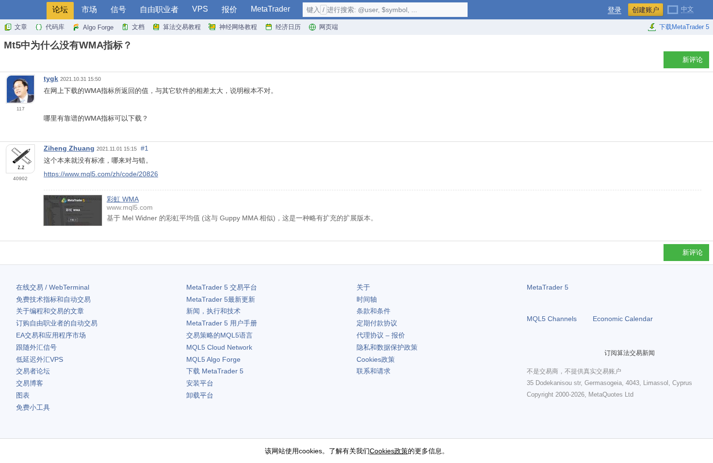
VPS (200, 9)
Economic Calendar (623, 319)
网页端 (328, 27)
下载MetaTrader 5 (684, 27)
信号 (118, 9)
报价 (229, 9)
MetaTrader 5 (547, 287)
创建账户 (645, 10)
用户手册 (221, 323)
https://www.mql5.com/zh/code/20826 (101, 174)
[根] (7, 62)
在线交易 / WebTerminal (52, 287)
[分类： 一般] (18, 62)
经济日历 (288, 27)
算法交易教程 (182, 27)
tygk (51, 78)
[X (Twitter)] (563, 352)
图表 (23, 395)
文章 (21, 27)
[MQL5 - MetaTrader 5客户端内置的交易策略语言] (23, 9)
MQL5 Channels (552, 319)
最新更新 (220, 299)
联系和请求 (373, 371)
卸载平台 (199, 395)
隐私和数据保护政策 (387, 347)
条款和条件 (373, 311)
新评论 (692, 59)
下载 (214, 371)
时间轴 (366, 299)
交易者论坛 (33, 371)
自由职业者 (159, 9)
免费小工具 (33, 407)
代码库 (55, 27)
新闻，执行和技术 (213, 311)
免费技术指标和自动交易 (53, 299)
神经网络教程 (238, 27)
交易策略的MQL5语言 (219, 335)
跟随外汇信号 (36, 347)
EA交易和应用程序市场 (51, 335)
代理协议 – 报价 (380, 335)
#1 (144, 148)
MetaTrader (270, 9)
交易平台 (221, 287)
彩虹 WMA (123, 199)
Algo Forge (98, 27)
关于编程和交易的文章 (50, 311)
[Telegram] (548, 352)
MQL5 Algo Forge (213, 359)
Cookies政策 (375, 359)
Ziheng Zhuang (69, 148)
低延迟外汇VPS (39, 359)
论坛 (60, 9)
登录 (614, 10)
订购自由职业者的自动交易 (56, 323)
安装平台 (199, 383)
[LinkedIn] (594, 352)
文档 (138, 27)
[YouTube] (579, 352)
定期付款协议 (376, 323)
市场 (89, 9)
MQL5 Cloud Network (219, 347)
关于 (363, 287)
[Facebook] (532, 352)
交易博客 (29, 383)
